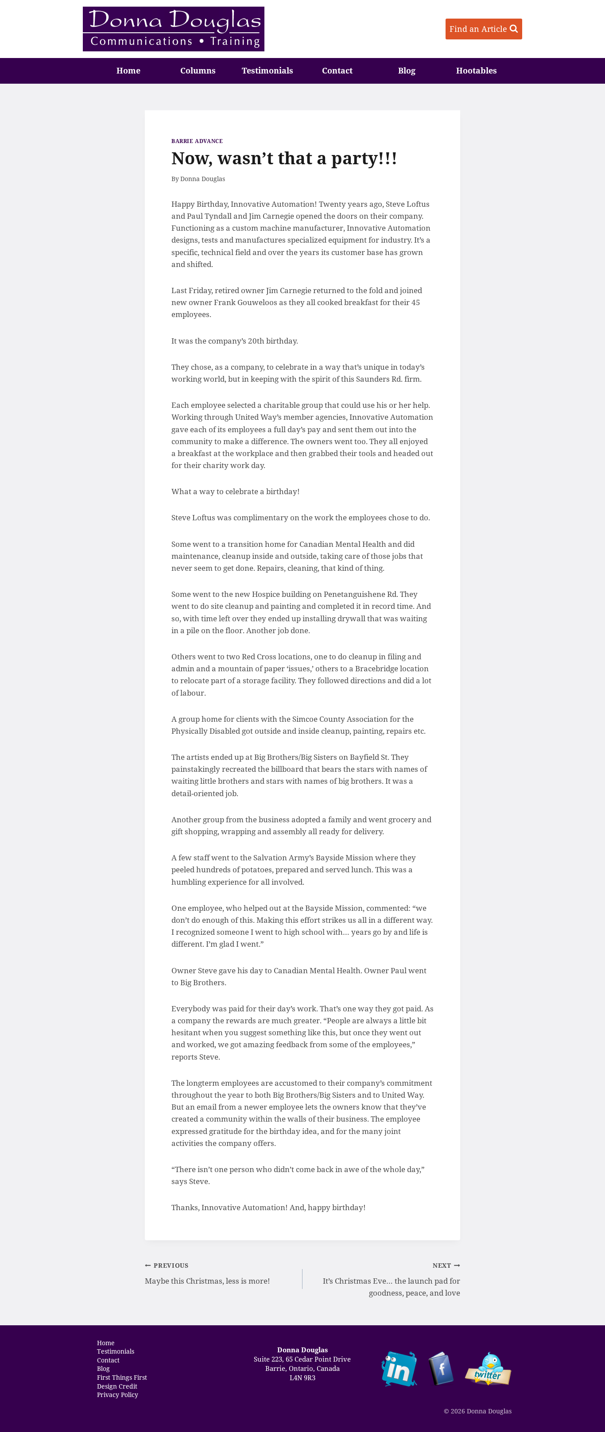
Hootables (476, 70)
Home (128, 70)
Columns (198, 70)
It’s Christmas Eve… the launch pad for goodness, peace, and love (391, 1279)
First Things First (122, 1378)
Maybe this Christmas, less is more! (207, 1273)
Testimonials (267, 70)
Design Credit (117, 1386)
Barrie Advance (197, 140)
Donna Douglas (202, 178)
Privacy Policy (117, 1395)
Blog (406, 70)
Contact (337, 70)
